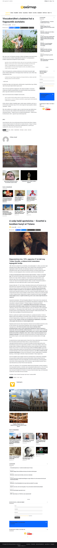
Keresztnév (41, 82)
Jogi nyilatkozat (47, 544)
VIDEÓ (49, 12)
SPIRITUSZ (45, 12)
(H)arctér (6, 152)
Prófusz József (13, 137)
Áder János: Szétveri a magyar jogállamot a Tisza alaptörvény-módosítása (20, 212)
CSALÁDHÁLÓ (25, 12)
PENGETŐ (30, 12)
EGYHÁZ (20, 12)
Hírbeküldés (33, 544)
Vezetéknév (41, 79)
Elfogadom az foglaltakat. (47, 86)
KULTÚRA (35, 12)
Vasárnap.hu (18, 544)
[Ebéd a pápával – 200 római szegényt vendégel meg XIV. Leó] (32, 207)
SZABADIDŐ (39, 12)
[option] (20, 156)
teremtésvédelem (5, 131)
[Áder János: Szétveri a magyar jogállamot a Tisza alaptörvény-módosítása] (20, 207)
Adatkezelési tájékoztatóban (49, 85)
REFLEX (12, 12)
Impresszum (28, 544)
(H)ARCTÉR (8, 12)
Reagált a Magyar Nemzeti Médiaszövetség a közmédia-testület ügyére (12, 157)
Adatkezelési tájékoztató (40, 544)
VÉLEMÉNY (16, 12)
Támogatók (52, 544)
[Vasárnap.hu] (28, 7)
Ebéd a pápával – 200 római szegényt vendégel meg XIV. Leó (32, 212)
